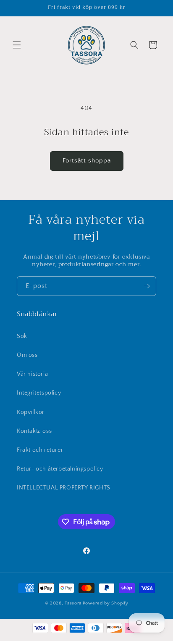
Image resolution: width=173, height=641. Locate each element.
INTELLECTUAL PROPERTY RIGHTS (63, 487)
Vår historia (32, 374)
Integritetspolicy (39, 393)
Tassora (73, 603)
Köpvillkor (31, 412)
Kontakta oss (34, 431)
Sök (22, 336)
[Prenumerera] (146, 286)
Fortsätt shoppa (87, 160)
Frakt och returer (40, 450)
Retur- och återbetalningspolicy (60, 469)
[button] (17, 45)
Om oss (27, 355)
